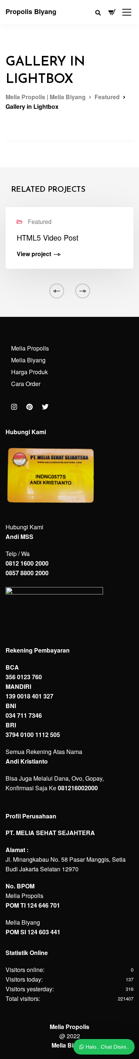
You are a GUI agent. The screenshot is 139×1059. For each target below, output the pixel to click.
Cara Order (25, 383)
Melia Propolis (30, 348)
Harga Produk (29, 372)
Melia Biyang (28, 360)
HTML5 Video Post (48, 237)
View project (34, 254)
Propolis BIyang (31, 11)
